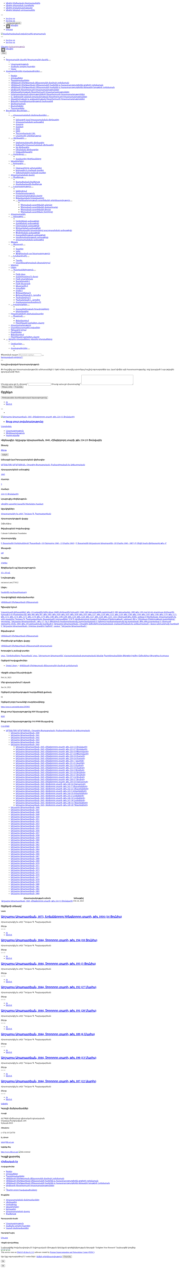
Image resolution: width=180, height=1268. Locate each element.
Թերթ (4, 450)
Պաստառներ (17, 108)
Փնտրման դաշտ (9, 355)
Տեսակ (14, 242)
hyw (11, 18)
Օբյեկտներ (17, 344)
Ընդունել (67, 1257)
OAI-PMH (5, 726)
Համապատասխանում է (28, 302)
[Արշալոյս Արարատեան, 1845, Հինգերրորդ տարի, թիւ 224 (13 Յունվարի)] (38, 417)
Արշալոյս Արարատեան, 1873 (25, 870)
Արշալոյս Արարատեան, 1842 (25, 737)
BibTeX (9, 404)
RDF (3, 716)
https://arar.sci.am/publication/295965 (15, 707)
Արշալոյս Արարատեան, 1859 (25, 838)
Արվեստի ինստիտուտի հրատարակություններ (35, 90)
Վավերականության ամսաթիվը (32, 237)
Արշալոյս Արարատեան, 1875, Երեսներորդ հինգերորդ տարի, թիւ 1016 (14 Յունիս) (61, 916)
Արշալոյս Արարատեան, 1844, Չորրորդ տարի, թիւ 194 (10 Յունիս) (49, 940)
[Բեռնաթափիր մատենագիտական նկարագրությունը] (4, 952)
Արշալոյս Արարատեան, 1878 (25, 880)
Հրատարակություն (21, 325)
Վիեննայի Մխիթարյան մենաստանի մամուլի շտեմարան (40, 83)
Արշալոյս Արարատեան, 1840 (25, 733)
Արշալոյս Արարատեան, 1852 (25, 821)
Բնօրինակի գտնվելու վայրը (30, 323)
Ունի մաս (20, 274)
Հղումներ (20, 288)
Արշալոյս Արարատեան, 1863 (25, 847)
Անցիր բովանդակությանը (19, 8)
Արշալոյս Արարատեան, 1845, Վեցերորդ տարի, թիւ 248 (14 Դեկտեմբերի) (52, 803)
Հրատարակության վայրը (29, 196)
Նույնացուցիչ (20, 256)
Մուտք (9, 29)
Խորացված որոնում (11, 357)
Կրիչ (18, 251)
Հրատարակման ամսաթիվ (30, 240)
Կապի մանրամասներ (17, 1228)
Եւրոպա (164, 656)
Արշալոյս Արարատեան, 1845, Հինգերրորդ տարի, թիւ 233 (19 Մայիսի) (50, 768)
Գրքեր (14, 76)
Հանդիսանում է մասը (27, 277)
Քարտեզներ (17, 106)
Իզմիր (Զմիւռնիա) (140, 656)
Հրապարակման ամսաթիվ (30, 122)
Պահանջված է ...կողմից (28, 300)
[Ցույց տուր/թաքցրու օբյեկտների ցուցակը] (50, 60)
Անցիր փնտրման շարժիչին (20, 5)
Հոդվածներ (17, 78)
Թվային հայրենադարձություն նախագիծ (32, 101)
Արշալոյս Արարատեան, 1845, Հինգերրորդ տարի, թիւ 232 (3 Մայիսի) (50, 765)
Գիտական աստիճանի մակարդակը (39, 207)
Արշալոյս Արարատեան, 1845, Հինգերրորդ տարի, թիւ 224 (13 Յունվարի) (51, 747)
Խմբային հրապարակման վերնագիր (35, 145)
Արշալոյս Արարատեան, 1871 (25, 866)
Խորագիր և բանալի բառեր (30, 170)
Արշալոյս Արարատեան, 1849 (25, 814)
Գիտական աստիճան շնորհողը (37, 212)
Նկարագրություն (20, 64)
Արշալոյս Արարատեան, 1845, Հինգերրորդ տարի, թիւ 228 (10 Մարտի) (50, 756)
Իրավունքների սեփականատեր (27, 314)
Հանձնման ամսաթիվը (27, 223)
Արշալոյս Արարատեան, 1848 (25, 812)
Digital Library (12, 666)
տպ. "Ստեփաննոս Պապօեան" (17, 656)
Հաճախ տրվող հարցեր (23, 66)
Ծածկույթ (18, 177)
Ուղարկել (19, 387)
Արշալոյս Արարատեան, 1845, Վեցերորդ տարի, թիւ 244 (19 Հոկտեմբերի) (52, 793)
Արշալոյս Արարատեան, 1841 (25, 735)
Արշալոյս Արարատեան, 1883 (25, 891)
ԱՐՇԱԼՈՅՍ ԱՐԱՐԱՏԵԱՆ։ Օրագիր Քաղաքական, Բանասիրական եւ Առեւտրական (43, 465)
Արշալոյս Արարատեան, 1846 (25, 807)
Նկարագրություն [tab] (15, 431)
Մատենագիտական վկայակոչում (33, 263)
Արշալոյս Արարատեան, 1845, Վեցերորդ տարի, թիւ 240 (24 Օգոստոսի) (50, 784)
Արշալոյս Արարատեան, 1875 (25, 873)
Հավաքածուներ (14, 71)
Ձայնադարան (18, 104)
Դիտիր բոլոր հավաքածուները (21, 1190)
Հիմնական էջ (9, 1161)
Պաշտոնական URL (26, 133)
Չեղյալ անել (7, 387)
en (14, 18)
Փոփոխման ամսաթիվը (28, 233)
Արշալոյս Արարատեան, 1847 (25, 810)
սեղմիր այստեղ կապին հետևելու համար (22, 504)
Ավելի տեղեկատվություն (49, 1256)
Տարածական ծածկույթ (28, 182)
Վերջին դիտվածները (19, 339)
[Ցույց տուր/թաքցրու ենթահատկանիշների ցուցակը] (12, 115)
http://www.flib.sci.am (9, 1152)
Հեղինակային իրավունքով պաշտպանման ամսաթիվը (44, 230)
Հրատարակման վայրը (23, 175)
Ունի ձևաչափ (23, 283)
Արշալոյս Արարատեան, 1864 (25, 849)
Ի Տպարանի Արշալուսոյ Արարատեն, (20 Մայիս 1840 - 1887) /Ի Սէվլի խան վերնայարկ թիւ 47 (121, 543)
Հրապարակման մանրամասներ (30, 115)
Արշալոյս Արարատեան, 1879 (25, 882)
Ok (3, 1261)
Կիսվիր (14, 25)
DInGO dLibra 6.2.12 (25, 1252)
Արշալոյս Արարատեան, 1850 (25, 817)
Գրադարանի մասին (16, 60)
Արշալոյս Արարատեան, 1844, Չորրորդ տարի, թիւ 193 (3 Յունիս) (48, 963)
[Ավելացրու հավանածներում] (2, 952)
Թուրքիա (155, 656)
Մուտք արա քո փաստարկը (66, 384)
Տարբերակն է (23, 281)
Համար (19, 127)
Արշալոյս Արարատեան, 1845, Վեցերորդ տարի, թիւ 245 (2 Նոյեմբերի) (50, 796)
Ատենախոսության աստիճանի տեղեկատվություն (44, 200)
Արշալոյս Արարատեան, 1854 (25, 826)
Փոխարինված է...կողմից (28, 295)
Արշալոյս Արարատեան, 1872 (25, 868)
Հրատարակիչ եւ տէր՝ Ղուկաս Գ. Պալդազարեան (26, 514)
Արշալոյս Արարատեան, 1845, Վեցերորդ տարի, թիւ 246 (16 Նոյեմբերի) (50, 798)
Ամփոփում (21, 191)
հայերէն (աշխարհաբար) (14, 592)
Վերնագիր (19, 138)
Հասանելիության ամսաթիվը (31, 235)
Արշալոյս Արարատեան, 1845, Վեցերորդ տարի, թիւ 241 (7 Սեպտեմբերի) (51, 786)
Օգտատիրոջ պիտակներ (29, 168)
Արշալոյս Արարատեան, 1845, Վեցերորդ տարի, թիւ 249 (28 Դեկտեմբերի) (52, 805)
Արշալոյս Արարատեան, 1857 (25, 833)
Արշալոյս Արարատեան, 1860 (25, 840)
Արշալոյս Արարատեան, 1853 (25, 824)
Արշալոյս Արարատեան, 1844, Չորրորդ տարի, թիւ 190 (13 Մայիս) (48, 1057)
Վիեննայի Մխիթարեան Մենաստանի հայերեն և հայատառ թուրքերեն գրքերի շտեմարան (57, 85)
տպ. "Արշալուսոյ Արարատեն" (48, 656)
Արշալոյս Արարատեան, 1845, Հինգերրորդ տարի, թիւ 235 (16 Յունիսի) (50, 772)
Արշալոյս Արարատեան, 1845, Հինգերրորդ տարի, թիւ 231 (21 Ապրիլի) (50, 763)
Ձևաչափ (18, 244)
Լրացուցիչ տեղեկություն (28, 136)
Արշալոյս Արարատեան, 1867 (25, 856)
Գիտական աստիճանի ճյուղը (36, 209)
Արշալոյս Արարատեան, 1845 (25, 744)
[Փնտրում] (43, 355)
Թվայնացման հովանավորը (30, 198)
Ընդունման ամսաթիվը (27, 226)
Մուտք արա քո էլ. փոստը (14, 384)
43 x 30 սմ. (5, 573)
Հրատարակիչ (18, 214)
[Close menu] (2, 36)
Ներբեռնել (6, 426)
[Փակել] (2, 360)
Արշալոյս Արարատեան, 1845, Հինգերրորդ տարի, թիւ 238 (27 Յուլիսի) (50, 779)
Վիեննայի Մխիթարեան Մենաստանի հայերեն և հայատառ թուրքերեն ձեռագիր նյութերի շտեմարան (63, 87)
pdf (2, 553)
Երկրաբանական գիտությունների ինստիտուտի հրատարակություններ (48, 94)
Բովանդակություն (25, 193)
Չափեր (19, 249)
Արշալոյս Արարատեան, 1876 (25, 875)
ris (7, 402)
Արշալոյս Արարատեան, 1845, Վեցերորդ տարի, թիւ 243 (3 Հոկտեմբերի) (51, 791)
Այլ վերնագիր (22, 147)
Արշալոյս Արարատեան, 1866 (25, 854)
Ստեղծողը (18, 154)
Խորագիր (18, 163)
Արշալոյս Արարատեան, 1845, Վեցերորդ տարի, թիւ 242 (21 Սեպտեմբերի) (52, 789)
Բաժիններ (16, 332)
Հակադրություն (13, 23)
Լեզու (13, 267)
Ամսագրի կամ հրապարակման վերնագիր (37, 120)
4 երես (4, 563)
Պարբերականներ (20, 80)
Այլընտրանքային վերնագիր (30, 143)
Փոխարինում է (23, 293)
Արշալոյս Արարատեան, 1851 (25, 819)
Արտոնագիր (22, 311)
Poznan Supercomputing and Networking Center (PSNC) (72, 1252)
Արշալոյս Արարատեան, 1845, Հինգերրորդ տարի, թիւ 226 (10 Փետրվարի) (52, 751)
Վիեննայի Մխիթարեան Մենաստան (19, 602)
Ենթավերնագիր (24, 152)
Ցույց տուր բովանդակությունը (24, 421)
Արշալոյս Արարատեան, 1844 (25, 742)
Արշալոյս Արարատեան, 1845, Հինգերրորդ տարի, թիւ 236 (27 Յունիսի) (50, 775)
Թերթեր (127, 656)
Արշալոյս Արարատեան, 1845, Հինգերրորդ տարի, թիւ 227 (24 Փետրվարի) (52, 754)
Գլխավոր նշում (18, 330)
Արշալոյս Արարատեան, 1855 (25, 828)
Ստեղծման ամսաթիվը (27, 221)
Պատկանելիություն (23, 270)
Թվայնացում (22, 321)
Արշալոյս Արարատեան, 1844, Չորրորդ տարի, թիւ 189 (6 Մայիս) (48, 1034)
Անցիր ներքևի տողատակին (20, 10)
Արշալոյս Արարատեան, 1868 (25, 859)
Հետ (4, 53)
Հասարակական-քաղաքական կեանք (84, 656)
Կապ (13, 69)
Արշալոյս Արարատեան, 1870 (25, 863)
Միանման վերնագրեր (27, 150)
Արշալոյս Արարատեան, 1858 (25, 835)
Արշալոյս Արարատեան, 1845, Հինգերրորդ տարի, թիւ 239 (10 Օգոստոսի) (52, 782)
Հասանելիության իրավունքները (32, 309)
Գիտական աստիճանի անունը (36, 205)
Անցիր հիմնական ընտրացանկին (23, 3)
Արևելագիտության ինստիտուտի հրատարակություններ (40, 92)
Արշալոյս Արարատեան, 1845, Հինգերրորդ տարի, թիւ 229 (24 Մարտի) (50, 758)
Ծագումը (18, 316)
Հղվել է (19, 290)
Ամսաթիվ (18, 216)
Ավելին (4, 1104)
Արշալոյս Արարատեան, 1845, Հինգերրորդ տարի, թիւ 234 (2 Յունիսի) (50, 770)
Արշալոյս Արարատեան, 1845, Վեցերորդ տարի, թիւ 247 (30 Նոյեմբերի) (50, 800)
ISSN (18, 129)
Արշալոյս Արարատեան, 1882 (25, 889)
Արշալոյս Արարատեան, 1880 (25, 884)
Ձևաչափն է (22, 286)
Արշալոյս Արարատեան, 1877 (25, 877)
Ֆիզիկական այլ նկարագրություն (33, 253)
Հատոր (19, 124)
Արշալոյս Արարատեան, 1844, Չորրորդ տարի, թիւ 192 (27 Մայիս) (48, 987)
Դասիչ (19, 260)
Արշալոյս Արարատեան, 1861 (25, 842)
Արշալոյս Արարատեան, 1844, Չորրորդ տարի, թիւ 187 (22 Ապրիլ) (48, 1081)
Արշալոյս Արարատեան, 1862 (25, 845)
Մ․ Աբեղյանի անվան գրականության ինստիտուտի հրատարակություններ (49, 97)
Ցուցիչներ (11, 111)
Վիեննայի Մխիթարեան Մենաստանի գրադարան (26, 646)
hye (7, 18)
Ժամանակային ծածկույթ (29, 184)
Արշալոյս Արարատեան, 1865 (25, 852)
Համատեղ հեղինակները (28, 159)
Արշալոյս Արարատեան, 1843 (25, 740)
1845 (3, 474)
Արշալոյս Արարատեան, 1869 (25, 861)
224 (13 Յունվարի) (9, 494)
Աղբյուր (14, 265)
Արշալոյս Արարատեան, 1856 (25, 831)
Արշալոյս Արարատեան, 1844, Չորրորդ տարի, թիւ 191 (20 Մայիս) (48, 1010)
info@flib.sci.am (7, 1142)
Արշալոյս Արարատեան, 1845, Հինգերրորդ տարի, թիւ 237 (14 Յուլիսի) (50, 777)
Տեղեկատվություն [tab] (15, 433)
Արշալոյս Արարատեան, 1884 (25, 893)
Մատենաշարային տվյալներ (25, 327)
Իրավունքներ (20, 304)
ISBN (18, 131)
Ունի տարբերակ (24, 279)
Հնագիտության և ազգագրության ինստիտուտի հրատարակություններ (48, 99)
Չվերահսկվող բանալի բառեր (31, 173)
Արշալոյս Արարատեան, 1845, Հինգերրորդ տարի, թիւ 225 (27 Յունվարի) (51, 749)
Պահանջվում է (23, 297)
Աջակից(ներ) (17, 161)
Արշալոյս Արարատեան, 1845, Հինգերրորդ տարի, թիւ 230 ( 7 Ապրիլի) (50, 761)
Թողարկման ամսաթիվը (28, 228)
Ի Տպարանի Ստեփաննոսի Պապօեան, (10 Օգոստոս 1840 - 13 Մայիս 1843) (37, 543)
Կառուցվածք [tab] (12, 435)
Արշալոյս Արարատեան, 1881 (25, 886)
